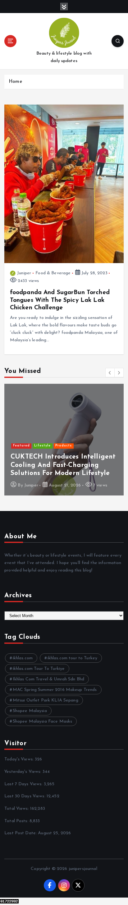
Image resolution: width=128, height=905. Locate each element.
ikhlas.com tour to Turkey (73, 658)
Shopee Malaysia (30, 711)
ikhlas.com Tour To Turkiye (39, 668)
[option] (64, 439)
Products (63, 445)
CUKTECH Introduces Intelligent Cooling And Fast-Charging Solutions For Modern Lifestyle (63, 465)
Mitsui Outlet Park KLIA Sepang (45, 700)
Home (15, 81)
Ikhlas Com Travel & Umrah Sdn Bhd (49, 679)
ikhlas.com (23, 658)
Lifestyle (42, 445)
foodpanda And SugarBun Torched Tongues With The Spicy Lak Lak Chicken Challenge (60, 300)
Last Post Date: (21, 833)
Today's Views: (19, 759)
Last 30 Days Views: (25, 796)
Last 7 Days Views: (24, 784)
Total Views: (17, 808)
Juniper (24, 273)
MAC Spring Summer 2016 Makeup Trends (55, 690)
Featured (21, 445)
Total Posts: (17, 821)
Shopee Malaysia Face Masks (42, 721)
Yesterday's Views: (23, 771)
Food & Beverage (53, 273)
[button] (110, 372)
